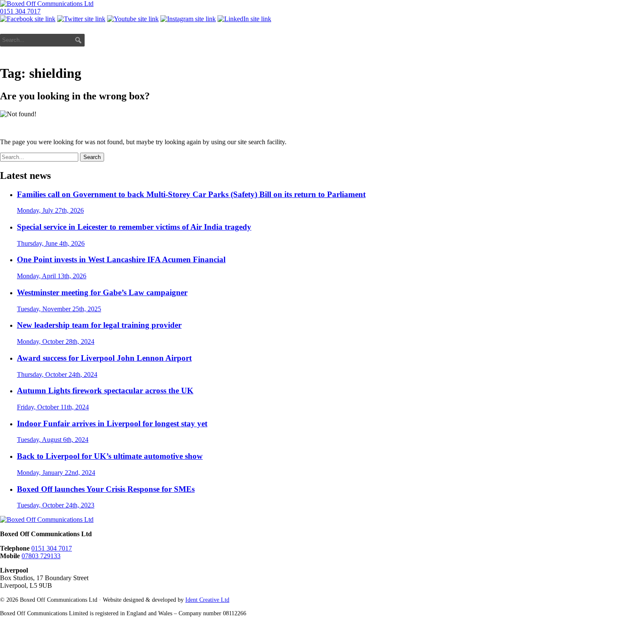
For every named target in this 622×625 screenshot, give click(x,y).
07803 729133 (41, 555)
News (463, 39)
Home (349, 39)
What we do (418, 39)
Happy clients (557, 39)
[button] (78, 40)
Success (504, 39)
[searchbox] (42, 40)
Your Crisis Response (297, 39)
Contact (603, 39)
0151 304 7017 (20, 11)
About (379, 39)
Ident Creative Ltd (207, 599)
